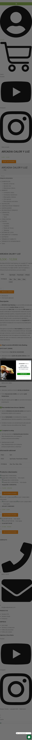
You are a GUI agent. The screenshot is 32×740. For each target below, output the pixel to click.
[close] (30, 733)
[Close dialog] (30, 361)
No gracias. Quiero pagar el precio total (23, 376)
